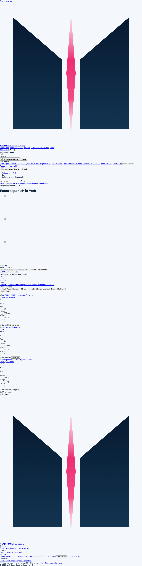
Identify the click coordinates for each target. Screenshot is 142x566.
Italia (30, 561)
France (25, 561)
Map (5, 272)
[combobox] (9, 181)
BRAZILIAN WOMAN (7, 297)
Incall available (6, 183)
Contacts (3, 556)
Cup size (16, 289)
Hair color (23, 289)
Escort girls (4, 148)
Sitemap (76, 556)
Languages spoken (43, 289)
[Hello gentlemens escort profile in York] (16, 360)
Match (17, 272)
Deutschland (5, 561)
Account (70, 556)
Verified (29, 183)
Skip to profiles (6, 1)
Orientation (32, 289)
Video (34, 183)
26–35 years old (23, 148)
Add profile (4, 150)
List (1, 272)
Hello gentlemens (7, 362)
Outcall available (18, 183)
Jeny (2, 329)
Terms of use (26, 556)
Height (3, 289)
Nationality (61, 289)
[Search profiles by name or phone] (21, 181)
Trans (52, 148)
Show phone (15, 325)
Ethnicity (53, 289)
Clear (2, 276)
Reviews (44, 183)
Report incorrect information (51, 563)
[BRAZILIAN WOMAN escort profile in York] (17, 295)
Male (47, 148)
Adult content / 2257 (47, 556)
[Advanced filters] (24, 181)
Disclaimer (35, 556)
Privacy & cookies (14, 556)
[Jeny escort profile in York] (11, 327)
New (39, 183)
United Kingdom (16, 561)
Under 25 (13, 148)
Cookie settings (61, 556)
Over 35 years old (38, 148)
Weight (9, 289)
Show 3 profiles (42, 269)
